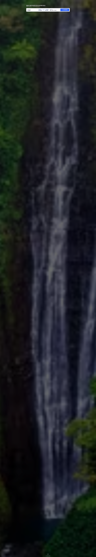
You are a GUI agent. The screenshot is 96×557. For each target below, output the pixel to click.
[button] (80, 1)
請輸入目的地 (29, 9)
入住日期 (40, 9)
